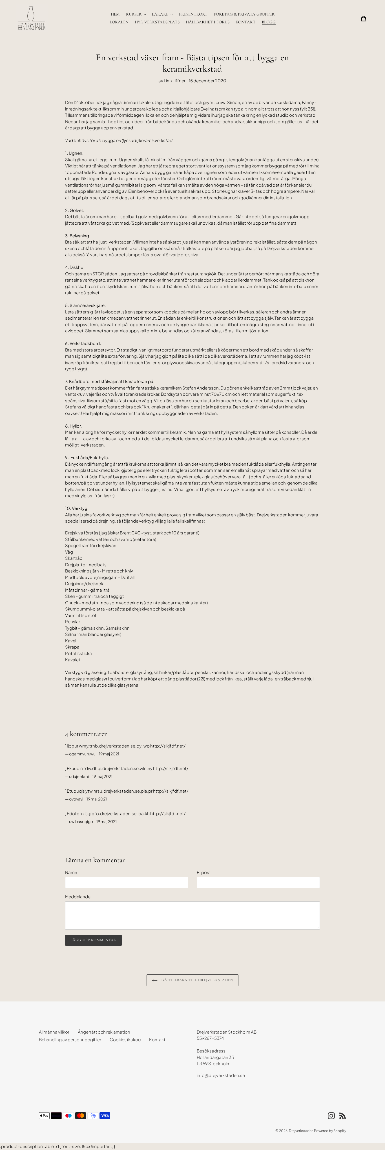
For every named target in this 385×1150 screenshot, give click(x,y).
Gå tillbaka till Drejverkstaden (196, 980)
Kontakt (157, 1039)
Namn (71, 872)
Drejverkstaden (301, 1131)
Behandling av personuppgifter (70, 1039)
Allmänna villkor (54, 1031)
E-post (204, 872)
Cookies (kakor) (125, 1039)
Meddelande (77, 896)
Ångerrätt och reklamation (104, 1031)
